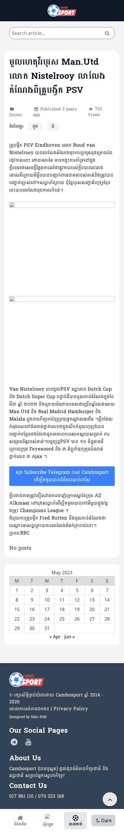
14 (107, 600)
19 (77, 609)
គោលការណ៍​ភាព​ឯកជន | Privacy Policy (48, 709)
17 (47, 609)
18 (62, 609)
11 (62, 600)
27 (92, 619)
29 (17, 628)
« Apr (55, 636)
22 (17, 619)
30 (32, 628)
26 (77, 619)
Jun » (69, 636)
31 (47, 628)
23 (32, 619)
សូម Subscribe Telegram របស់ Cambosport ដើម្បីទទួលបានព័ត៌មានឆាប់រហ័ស (62, 476)
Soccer (15, 115)
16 (32, 609)
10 (47, 600)
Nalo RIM (38, 717)
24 (47, 619)
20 (92, 609)
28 (107, 619)
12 (77, 600)
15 (17, 609)
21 (107, 609)
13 (92, 600)
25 (62, 619)
